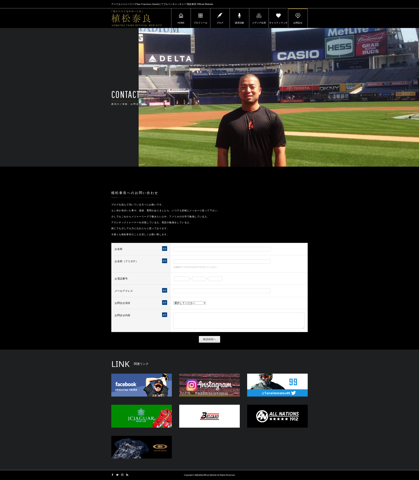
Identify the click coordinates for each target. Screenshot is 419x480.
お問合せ (297, 22)
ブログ (220, 22)
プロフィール (200, 22)
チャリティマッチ (278, 22)
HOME (181, 22)
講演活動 (239, 22)
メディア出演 (259, 22)
